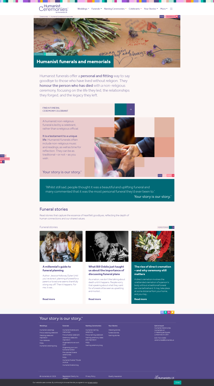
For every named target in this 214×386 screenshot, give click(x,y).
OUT (164, 175)
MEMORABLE (38, 54)
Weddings (82, 8)
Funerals (96, 8)
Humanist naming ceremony (92, 331)
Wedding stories (114, 330)
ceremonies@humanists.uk (164, 340)
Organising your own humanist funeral (70, 348)
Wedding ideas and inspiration (46, 336)
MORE (169, 175)
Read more (49, 299)
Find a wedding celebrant (49, 333)
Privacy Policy (90, 376)
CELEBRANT (4, 159)
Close (177, 382)
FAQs (41, 343)
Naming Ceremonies (114, 8)
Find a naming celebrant (94, 335)
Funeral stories (113, 333)
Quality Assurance (115, 376)
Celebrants (134, 8)
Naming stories (114, 335)
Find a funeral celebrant (71, 335)
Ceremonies (44, 16)
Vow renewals (45, 340)
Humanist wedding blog (48, 346)
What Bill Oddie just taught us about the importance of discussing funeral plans (106, 270)
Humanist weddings (47, 330)
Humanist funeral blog (71, 365)
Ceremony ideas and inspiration (70, 339)
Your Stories (150, 8)
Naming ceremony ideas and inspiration (94, 339)
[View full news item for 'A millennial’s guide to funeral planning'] (72, 246)
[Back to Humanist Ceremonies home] (53, 8)
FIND (2, 156)
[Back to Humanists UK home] (164, 378)
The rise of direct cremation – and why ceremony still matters (152, 270)
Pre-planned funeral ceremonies (70, 353)
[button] (171, 8)
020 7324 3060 (160, 338)
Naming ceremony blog (94, 345)
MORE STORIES (163, 227)
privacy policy (92, 382)
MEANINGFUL (51, 54)
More (163, 8)
